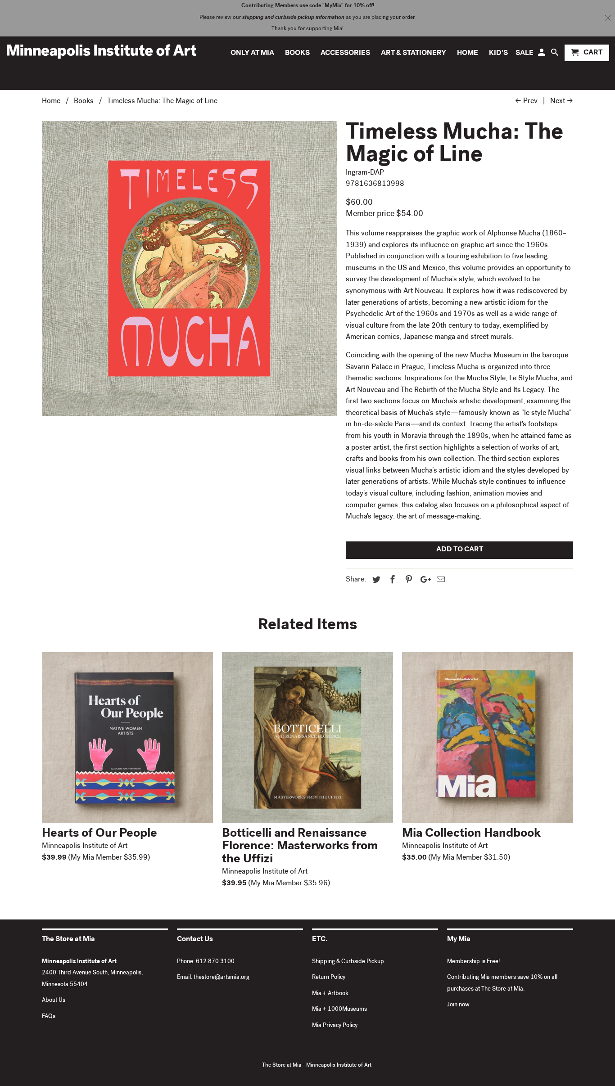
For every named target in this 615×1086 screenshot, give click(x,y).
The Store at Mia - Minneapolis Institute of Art (316, 1065)
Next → (561, 101)
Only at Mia (252, 53)
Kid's (498, 53)
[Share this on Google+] (423, 581)
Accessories (345, 53)
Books (297, 53)
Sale (525, 53)
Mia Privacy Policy (334, 1026)
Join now (458, 1005)
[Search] (555, 54)
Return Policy (328, 978)
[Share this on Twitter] (375, 581)
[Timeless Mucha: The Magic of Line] (189, 268)
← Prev (526, 101)
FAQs (48, 1017)
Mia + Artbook (330, 994)
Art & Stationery (413, 53)
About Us (53, 1001)
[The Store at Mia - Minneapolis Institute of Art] (101, 51)
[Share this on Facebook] (391, 581)
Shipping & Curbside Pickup (348, 962)
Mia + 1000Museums (339, 1010)
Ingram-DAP (365, 173)
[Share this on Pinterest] (407, 581)
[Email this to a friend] (439, 581)
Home (467, 53)
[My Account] (542, 54)
